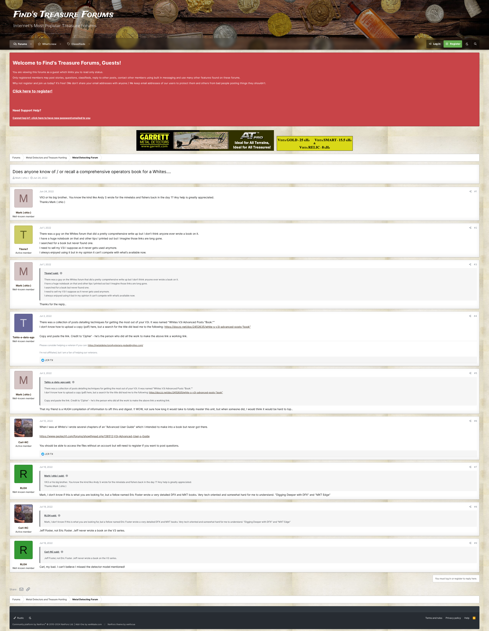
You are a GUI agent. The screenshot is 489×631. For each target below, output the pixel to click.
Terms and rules (433, 617)
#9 (475, 543)
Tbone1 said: (51, 273)
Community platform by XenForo (43, 624)
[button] (31, 44)
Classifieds (78, 43)
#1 (475, 191)
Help (466, 617)
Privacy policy (453, 617)
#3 (475, 264)
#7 (475, 467)
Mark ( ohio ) (22, 177)
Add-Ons (79, 624)
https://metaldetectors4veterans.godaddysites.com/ (115, 345)
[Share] (470, 191)
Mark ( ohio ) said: (54, 475)
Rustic (20, 617)
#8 (475, 506)
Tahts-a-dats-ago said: (57, 382)
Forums (22, 43)
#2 (475, 227)
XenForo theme (115, 624)
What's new (49, 43)
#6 (475, 420)
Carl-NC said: (52, 551)
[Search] (475, 44)
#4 (475, 316)
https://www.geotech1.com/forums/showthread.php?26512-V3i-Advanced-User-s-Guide (95, 436)
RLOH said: (50, 515)
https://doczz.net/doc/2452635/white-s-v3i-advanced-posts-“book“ (207, 326)
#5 (475, 373)
